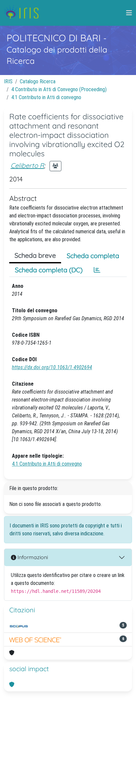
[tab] (97, 270)
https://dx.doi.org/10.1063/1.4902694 (52, 367)
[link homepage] (24, 13)
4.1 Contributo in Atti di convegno (46, 97)
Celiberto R (27, 165)
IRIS (8, 81)
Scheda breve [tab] (35, 255)
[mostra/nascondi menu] (129, 13)
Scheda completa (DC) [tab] (49, 270)
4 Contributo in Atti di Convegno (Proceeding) (59, 89)
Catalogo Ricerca (37, 81)
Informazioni (32, 557)
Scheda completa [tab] (93, 255)
